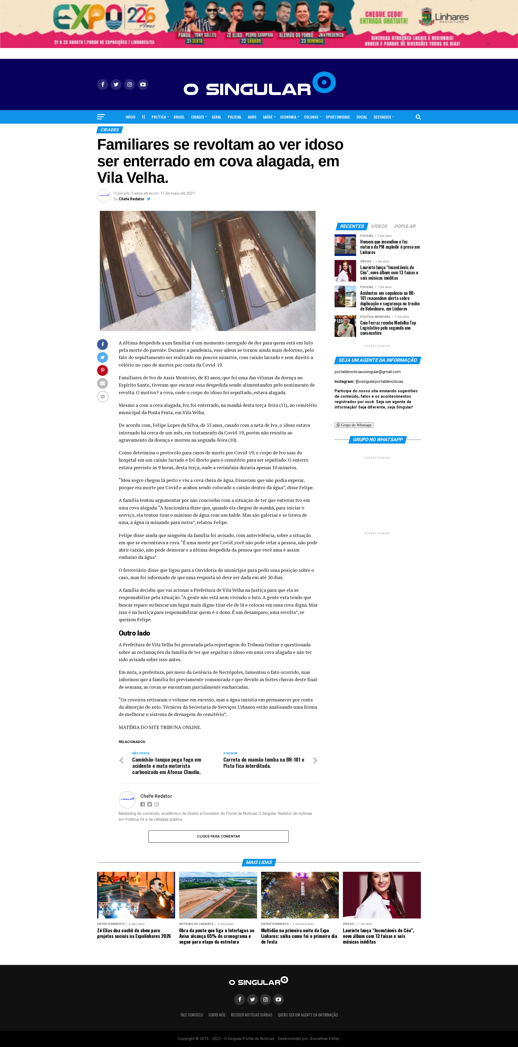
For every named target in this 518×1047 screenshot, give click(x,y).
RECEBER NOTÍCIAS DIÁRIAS (251, 1015)
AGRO (252, 117)
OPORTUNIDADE (338, 117)
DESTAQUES (382, 117)
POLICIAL (234, 117)
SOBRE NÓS (217, 1015)
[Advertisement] (378, 494)
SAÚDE (267, 117)
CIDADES (197, 117)
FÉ (143, 117)
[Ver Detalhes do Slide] (259, 24)
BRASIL (179, 117)
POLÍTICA (159, 117)
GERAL (216, 117)
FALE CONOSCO (191, 1015)
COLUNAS (311, 117)
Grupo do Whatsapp (356, 425)
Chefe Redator (132, 199)
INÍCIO (130, 117)
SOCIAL (361, 117)
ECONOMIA (288, 117)
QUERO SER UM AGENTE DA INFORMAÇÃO (308, 1015)
